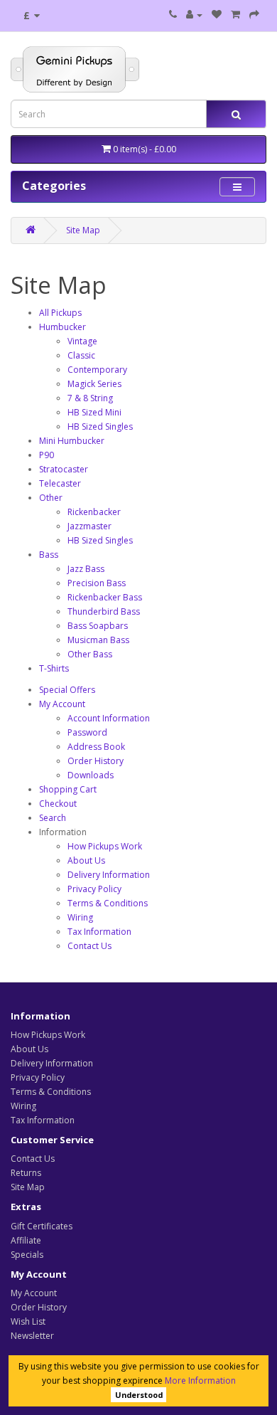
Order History (95, 761)
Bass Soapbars (97, 626)
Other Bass (89, 654)
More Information (200, 1380)
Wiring (80, 917)
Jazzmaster (89, 526)
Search (52, 818)
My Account (62, 704)
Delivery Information (108, 875)
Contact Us (89, 946)
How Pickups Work (104, 846)
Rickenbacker (94, 512)
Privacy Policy (94, 889)
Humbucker (62, 327)
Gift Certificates (41, 1226)
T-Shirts (54, 668)
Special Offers (67, 690)
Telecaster (60, 483)
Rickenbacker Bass (104, 597)
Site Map (83, 230)
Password (87, 732)
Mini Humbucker (71, 441)
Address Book (96, 747)
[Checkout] (254, 14)
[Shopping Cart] (235, 14)
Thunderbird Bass (103, 611)
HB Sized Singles (100, 426)
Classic (81, 355)
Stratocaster (63, 469)
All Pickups (60, 313)
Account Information (108, 718)
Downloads (90, 775)
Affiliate (26, 1240)
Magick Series (94, 384)
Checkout (58, 803)
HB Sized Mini (94, 412)
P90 (46, 455)
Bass (48, 554)
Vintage (82, 341)
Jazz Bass (85, 569)
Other (51, 498)
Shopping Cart (68, 789)
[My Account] (194, 14)
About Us (86, 860)
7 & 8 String (90, 398)
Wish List (28, 1321)
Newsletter (32, 1336)
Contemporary (97, 370)
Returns (26, 1173)
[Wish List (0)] (217, 14)
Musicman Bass (98, 640)
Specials (27, 1255)
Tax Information (99, 932)
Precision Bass (96, 583)
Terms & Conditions (107, 903)
